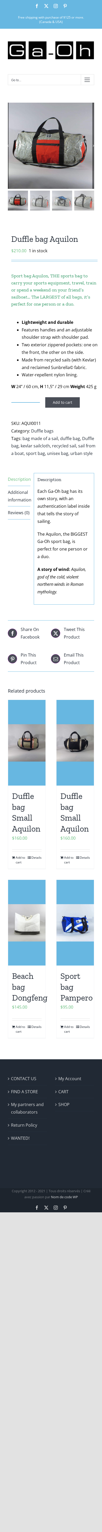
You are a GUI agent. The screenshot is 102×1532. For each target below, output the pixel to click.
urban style (81, 453)
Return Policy (24, 1125)
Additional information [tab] (19, 496)
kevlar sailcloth (35, 446)
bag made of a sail (40, 438)
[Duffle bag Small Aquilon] (27, 743)
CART (63, 1092)
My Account (69, 1078)
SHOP (64, 1104)
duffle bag (70, 438)
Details (36, 857)
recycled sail (64, 446)
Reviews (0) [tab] (19, 513)
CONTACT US (23, 1078)
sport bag (35, 453)
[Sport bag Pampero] (75, 923)
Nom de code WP (64, 1197)
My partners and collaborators (27, 1108)
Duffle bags (42, 431)
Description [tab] (19, 479)
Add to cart (62, 402)
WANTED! (20, 1138)
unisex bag (57, 453)
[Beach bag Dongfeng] (27, 923)
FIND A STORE (24, 1092)
